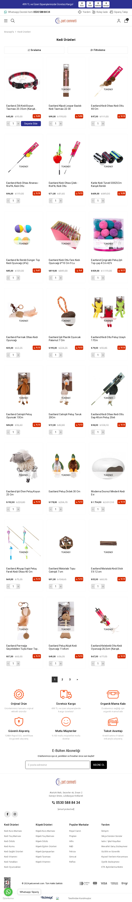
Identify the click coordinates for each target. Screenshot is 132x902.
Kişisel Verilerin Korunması (114, 857)
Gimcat (72, 857)
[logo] (66, 782)
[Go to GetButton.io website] (8, 898)
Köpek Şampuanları (45, 851)
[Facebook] (7, 814)
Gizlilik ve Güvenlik (110, 851)
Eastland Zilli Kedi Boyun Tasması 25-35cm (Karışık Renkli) (20, 107)
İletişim (105, 831)
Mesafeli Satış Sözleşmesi (114, 846)
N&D (71, 846)
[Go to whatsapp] (8, 892)
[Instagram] (15, 814)
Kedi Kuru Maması (13, 831)
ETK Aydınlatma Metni (112, 867)
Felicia (72, 851)
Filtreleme (99, 50)
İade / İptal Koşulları (111, 841)
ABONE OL (98, 764)
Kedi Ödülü (9, 841)
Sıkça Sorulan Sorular (111, 836)
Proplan (73, 836)
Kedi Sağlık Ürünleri (13, 851)
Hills (71, 841)
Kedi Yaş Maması (12, 836)
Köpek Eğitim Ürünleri (46, 846)
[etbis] (9, 883)
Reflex (72, 862)
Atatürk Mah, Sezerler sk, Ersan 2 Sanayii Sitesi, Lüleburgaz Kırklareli (66, 794)
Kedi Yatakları (11, 862)
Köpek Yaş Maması (45, 836)
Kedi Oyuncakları (12, 867)
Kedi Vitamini (10, 857)
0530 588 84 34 (68, 802)
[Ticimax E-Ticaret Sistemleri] (47, 898)
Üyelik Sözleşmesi (110, 862)
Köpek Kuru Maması (45, 831)
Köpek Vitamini (43, 862)
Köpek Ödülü (42, 841)
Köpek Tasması (43, 857)
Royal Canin (75, 831)
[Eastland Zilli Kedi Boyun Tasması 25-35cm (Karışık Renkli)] (23, 80)
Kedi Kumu (9, 846)
